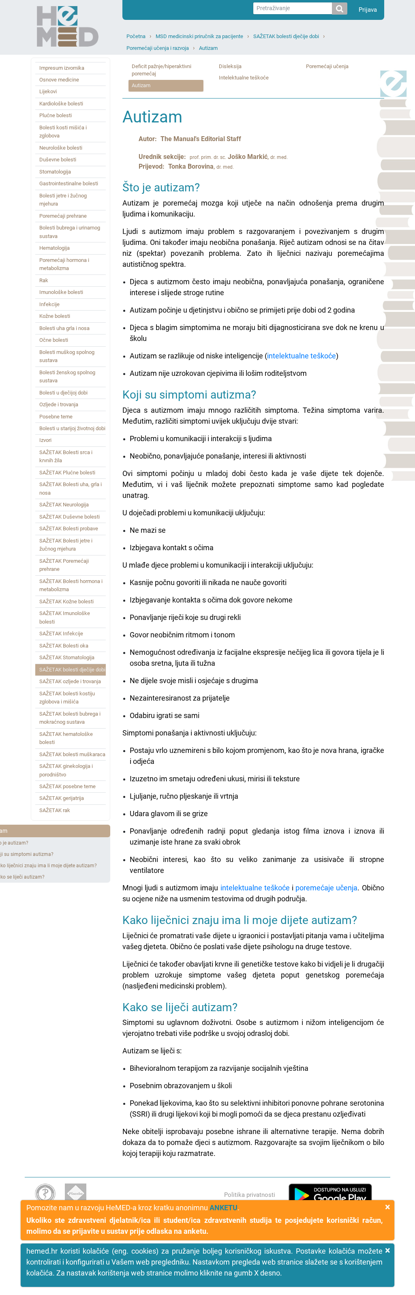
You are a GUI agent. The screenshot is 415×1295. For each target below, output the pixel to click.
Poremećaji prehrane (63, 216)
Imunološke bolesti (61, 292)
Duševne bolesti (57, 160)
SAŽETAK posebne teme (67, 786)
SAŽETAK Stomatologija (66, 657)
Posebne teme (56, 417)
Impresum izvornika (61, 68)
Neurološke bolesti (60, 148)
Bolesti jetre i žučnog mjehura (63, 200)
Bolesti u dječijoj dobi (63, 393)
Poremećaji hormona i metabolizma (64, 264)
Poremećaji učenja (327, 66)
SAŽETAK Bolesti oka (63, 646)
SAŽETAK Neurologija (64, 505)
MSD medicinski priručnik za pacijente (199, 36)
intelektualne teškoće (301, 356)
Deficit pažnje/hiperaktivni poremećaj (161, 70)
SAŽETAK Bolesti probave (68, 528)
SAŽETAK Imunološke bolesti (64, 617)
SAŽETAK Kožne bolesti (66, 601)
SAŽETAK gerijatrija (61, 798)
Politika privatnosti (249, 1195)
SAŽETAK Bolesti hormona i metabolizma (71, 585)
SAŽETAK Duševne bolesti (69, 517)
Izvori (45, 440)
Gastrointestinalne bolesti (68, 183)
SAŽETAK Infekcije (61, 633)
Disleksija (230, 66)
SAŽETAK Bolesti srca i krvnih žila (65, 456)
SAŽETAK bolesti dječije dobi (286, 36)
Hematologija (54, 248)
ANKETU (223, 1207)
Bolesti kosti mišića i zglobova (63, 131)
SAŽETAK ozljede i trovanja (70, 681)
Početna (135, 36)
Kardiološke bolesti (61, 104)
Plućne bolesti (55, 115)
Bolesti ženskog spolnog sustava (67, 376)
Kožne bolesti (54, 316)
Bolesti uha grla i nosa (64, 328)
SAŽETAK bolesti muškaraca (72, 754)
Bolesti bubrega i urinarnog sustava (69, 232)
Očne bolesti (53, 340)
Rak (43, 280)
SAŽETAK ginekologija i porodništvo (66, 770)
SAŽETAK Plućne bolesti (67, 473)
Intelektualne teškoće (244, 78)
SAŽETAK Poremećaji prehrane (64, 565)
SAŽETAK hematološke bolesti (66, 738)
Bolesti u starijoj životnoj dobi (72, 428)
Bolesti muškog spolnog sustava (66, 356)
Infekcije (49, 304)
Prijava (368, 9)
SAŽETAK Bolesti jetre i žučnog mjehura (65, 545)
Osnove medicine (59, 80)
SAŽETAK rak (54, 810)
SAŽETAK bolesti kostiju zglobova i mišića (67, 697)
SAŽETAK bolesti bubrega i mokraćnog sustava (70, 718)
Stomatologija (55, 172)
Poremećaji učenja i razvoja (157, 48)
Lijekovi (48, 91)
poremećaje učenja (326, 887)
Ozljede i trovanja (58, 404)
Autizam (208, 48)
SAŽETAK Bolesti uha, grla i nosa (70, 488)
